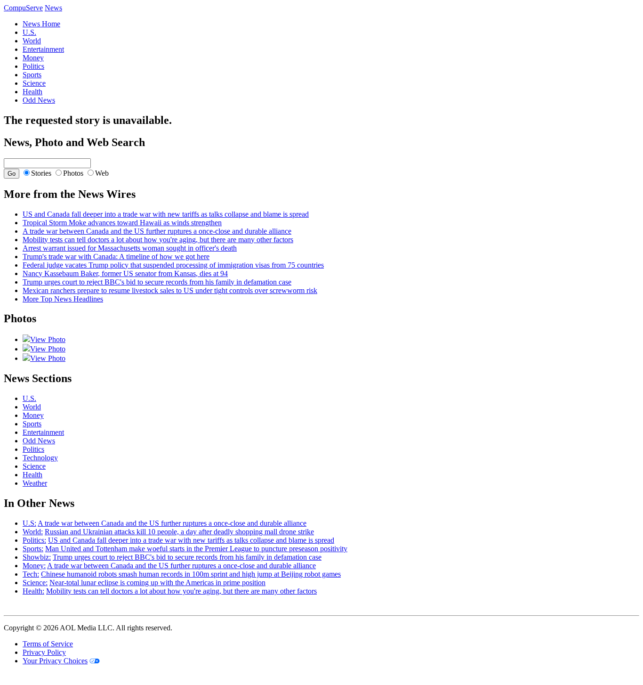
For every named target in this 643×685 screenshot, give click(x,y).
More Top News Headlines (63, 299)
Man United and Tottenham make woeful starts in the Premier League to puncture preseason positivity (196, 549)
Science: (35, 583)
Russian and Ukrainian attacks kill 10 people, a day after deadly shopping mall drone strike (179, 532)
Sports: (33, 549)
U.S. (29, 32)
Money (33, 58)
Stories (41, 173)
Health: (33, 591)
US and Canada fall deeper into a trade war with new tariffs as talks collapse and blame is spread (166, 214)
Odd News (39, 100)
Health (32, 92)
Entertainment (43, 49)
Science (34, 83)
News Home (41, 24)
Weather (35, 483)
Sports (32, 75)
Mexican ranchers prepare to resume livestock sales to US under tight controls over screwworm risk (170, 290)
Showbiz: (37, 557)
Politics (33, 66)
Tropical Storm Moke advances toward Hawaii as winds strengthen (122, 223)
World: (33, 532)
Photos (73, 173)
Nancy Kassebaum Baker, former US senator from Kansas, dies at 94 (125, 273)
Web (102, 173)
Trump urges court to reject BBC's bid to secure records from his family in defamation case (157, 282)
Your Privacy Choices (55, 661)
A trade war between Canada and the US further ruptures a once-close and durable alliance (157, 231)
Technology (40, 458)
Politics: (34, 540)
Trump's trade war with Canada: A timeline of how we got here (116, 257)
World (32, 41)
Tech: (31, 574)
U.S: (29, 523)
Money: (34, 566)
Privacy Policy (44, 652)
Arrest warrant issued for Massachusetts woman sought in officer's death (130, 248)
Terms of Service (48, 644)
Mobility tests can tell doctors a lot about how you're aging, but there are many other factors (158, 240)
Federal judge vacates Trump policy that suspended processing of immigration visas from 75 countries (173, 265)
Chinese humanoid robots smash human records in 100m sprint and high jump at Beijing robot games (191, 574)
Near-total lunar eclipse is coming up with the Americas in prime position (157, 583)
